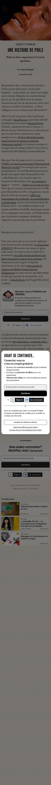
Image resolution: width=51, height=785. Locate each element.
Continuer (25, 393)
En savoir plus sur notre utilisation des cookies (26, 430)
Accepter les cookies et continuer (25, 422)
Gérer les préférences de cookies (25, 427)
